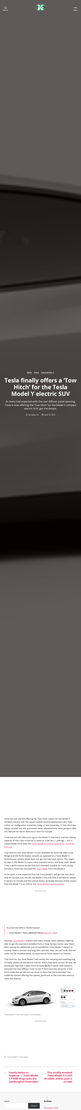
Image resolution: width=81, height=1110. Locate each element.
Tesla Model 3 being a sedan (50, 884)
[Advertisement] (40, 793)
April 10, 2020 (50, 415)
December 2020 (51, 1108)
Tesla (36, 373)
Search (7, 1101)
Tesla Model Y (47, 373)
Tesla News (23, 1057)
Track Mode (42, 868)
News (29, 373)
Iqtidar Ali (34, 415)
